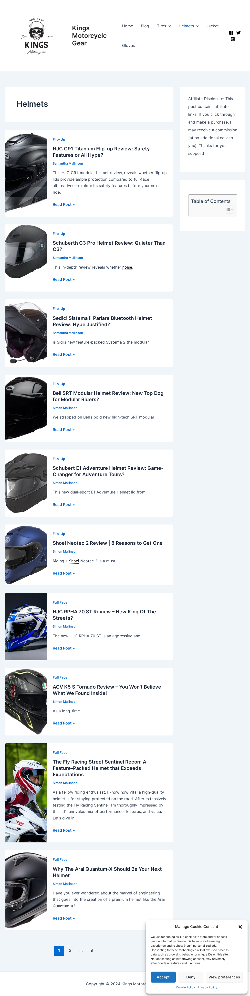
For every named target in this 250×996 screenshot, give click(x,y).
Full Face (60, 602)
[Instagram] (232, 39)
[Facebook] (231, 33)
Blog (145, 25)
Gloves (128, 45)
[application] (168, 26)
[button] (240, 926)
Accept (163, 977)
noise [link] (127, 267)
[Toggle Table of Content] (226, 209)
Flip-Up (59, 139)
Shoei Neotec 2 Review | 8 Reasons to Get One (108, 543)
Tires (161, 25)
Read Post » (64, 205)
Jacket (212, 25)
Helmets (186, 25)
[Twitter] (238, 33)
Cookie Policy (185, 987)
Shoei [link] (74, 560)
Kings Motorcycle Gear (89, 35)
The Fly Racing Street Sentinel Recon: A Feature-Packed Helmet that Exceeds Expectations (99, 768)
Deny (191, 977)
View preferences (224, 977)
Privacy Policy (207, 987)
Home (127, 25)
